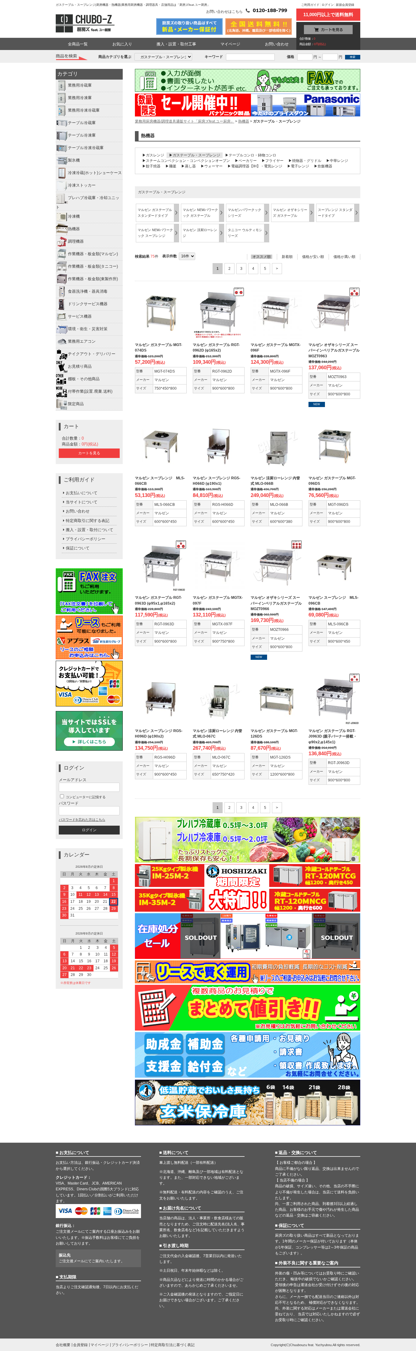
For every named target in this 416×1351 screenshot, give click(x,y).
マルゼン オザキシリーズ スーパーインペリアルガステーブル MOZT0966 (276, 603)
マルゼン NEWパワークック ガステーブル (200, 212)
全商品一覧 (78, 44)
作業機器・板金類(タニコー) (93, 266)
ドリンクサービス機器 (88, 304)
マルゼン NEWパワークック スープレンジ (155, 233)
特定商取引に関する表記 (87, 520)
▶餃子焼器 (151, 166)
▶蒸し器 (188, 166)
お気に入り (122, 44)
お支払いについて (81, 493)
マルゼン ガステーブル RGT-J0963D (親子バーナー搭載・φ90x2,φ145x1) (332, 736)
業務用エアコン (82, 341)
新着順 (287, 257)
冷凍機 (74, 216)
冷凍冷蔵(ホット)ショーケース (95, 173)
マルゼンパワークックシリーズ (244, 212)
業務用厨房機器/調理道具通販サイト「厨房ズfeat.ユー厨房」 (184, 121)
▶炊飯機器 (323, 166)
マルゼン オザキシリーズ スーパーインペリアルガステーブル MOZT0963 (334, 350)
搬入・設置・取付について (89, 529)
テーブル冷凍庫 (82, 135)
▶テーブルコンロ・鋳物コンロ (250, 155)
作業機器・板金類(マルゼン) (93, 254)
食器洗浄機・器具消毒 (88, 291)
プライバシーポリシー (85, 539)
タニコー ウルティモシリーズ (245, 233)
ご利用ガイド (310, 4)
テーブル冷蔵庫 (82, 123)
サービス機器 (80, 316)
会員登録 (80, 1345)
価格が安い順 (313, 257)
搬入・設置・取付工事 (176, 44)
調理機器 (76, 241)
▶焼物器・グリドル (304, 161)
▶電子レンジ (298, 166)
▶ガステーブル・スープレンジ (194, 155)
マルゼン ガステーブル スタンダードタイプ (155, 212)
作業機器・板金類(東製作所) (93, 279)
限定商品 (76, 404)
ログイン (328, 4)
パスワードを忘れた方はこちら (82, 819)
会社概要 (63, 1345)
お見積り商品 (80, 366)
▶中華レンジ (337, 161)
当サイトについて (81, 502)
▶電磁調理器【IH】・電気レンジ (254, 166)
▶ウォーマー (212, 166)
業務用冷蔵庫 (80, 85)
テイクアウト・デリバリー (91, 354)
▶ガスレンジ (153, 155)
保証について (78, 548)
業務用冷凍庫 (80, 98)
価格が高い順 (344, 257)
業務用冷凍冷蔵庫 (84, 110)
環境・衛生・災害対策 (88, 329)
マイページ (230, 44)
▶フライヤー (273, 161)
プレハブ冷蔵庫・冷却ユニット (87, 203)
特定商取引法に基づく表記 (173, 1345)
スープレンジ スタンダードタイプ (335, 212)
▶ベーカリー (246, 161)
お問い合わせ (277, 44)
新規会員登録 (345, 4)
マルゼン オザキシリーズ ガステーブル (290, 212)
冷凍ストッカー (82, 185)
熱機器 (74, 229)
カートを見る (89, 453)
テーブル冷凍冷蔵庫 (86, 148)
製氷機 (74, 160)
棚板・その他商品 (84, 379)
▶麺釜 (170, 166)
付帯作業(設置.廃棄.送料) (90, 391)
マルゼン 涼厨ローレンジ (200, 233)
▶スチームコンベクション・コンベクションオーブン (186, 161)
